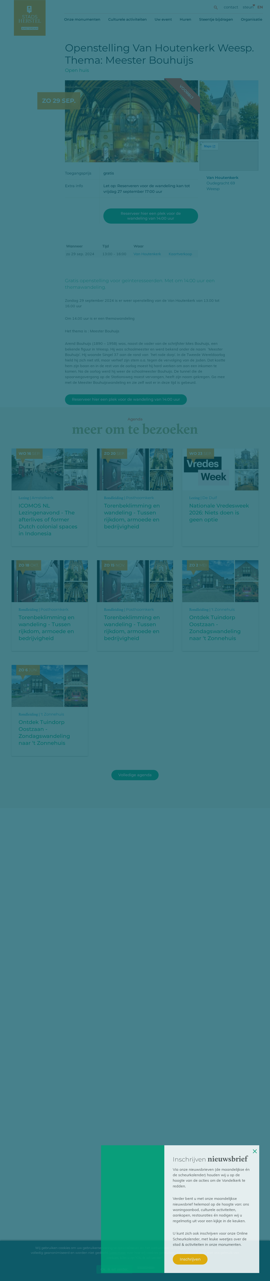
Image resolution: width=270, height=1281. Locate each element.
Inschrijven (190, 1259)
